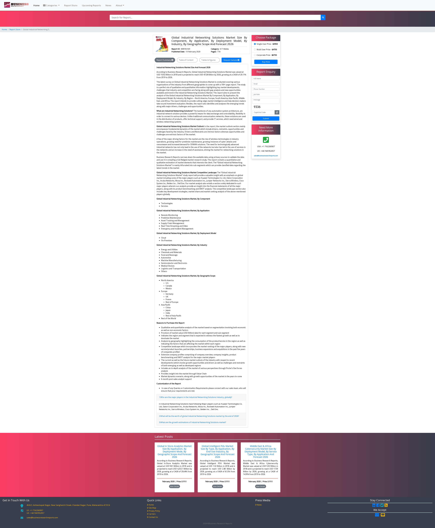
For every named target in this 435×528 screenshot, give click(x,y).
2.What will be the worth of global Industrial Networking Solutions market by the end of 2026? (199, 416)
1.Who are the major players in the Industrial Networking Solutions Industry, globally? (195, 397)
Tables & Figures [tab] (208, 60)
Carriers (152, 514)
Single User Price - (267, 44)
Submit (266, 118)
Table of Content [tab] (186, 60)
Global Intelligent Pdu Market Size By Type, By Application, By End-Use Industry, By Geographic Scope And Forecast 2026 (217, 451)
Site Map (152, 508)
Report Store (70, 5)
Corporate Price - (267, 55)
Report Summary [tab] (164, 60)
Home (36, 5)
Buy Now (266, 62)
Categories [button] (51, 5)
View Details (174, 486)
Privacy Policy (154, 511)
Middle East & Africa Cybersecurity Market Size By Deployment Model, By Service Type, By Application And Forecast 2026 (261, 451)
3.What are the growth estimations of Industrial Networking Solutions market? (192, 422)
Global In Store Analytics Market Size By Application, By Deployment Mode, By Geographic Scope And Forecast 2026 (174, 451)
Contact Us (153, 517)
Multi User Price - (267, 49)
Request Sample (231, 60)
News (108, 5)
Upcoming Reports (91, 5)
